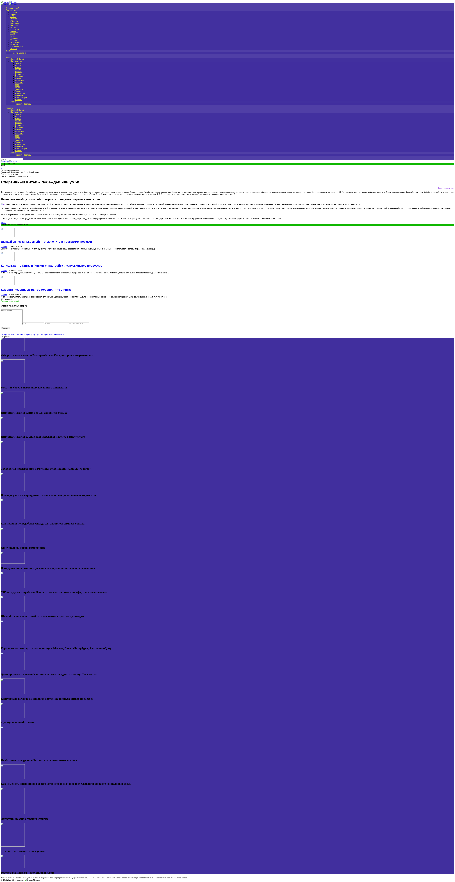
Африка (13, 15)
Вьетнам (14, 25)
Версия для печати (445, 188)
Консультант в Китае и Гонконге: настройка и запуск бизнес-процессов (51, 265)
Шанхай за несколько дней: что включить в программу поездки (46, 241)
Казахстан (14, 29)
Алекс (4, 247)
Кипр (12, 34)
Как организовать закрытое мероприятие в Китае (36, 289)
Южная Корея (16, 47)
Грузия (13, 27)
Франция (14, 44)
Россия (13, 19)
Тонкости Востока (18, 53)
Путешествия (12, 10)
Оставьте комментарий (10, 301)
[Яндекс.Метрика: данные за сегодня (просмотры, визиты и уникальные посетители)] (32, 880)
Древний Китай (12, 8)
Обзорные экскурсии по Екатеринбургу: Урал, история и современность (32, 334)
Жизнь (8, 51)
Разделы (9, 108)
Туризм (13, 12)
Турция (13, 40)
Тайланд (14, 38)
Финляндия (15, 42)
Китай (13, 36)
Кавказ (13, 17)
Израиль (14, 32)
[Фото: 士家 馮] (3, 204)
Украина (14, 21)
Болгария (14, 23)
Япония (13, 49)
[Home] (9, 4)
